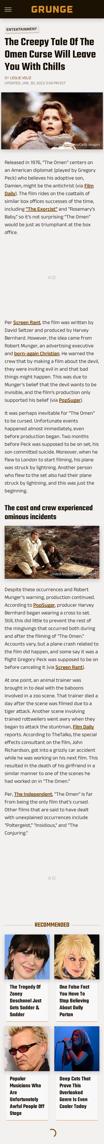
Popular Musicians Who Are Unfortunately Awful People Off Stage (27, 1096)
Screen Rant (26, 322)
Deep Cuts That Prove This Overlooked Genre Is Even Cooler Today (75, 1092)
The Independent (33, 794)
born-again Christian (37, 353)
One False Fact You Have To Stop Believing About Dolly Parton (74, 1000)
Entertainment (21, 29)
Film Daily (83, 727)
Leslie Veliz (20, 77)
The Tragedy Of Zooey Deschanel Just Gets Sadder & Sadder (25, 1000)
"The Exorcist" (41, 209)
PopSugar (70, 400)
